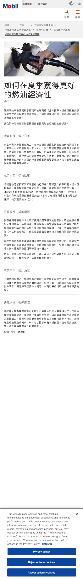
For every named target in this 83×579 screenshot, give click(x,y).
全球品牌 (42, 3)
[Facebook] (71, 3)
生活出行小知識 (61, 29)
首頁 (7, 25)
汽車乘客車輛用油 (43, 25)
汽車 (21, 25)
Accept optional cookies (41, 572)
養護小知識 (42, 29)
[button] (77, 13)
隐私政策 (47, 543)
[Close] (77, 514)
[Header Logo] (11, 4)
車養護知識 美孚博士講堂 (18, 29)
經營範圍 (27, 3)
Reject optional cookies (41, 562)
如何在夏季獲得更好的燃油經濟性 (22, 34)
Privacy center (41, 551)
